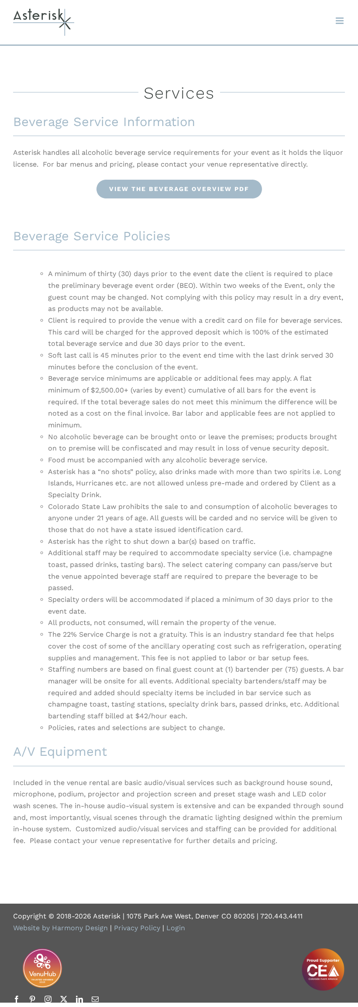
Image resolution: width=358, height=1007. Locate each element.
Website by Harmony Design (60, 928)
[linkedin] (79, 999)
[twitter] (63, 999)
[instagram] (48, 999)
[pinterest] (32, 999)
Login (175, 928)
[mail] (95, 999)
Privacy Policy (137, 928)
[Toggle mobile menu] (340, 20)
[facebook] (16, 999)
